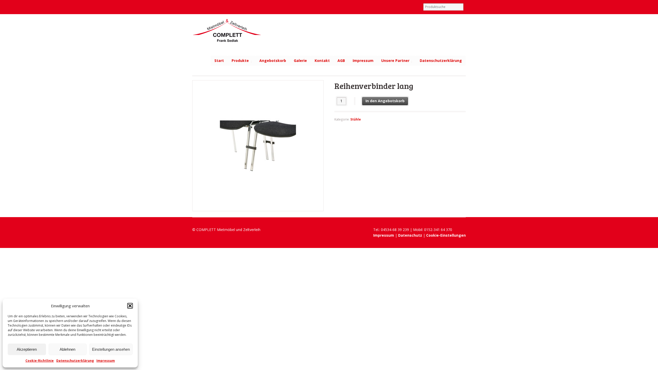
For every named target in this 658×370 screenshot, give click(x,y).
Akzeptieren (27, 349)
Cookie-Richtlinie (39, 360)
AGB (341, 60)
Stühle (355, 119)
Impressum (105, 360)
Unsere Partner (395, 60)
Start (219, 60)
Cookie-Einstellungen (446, 235)
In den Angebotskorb (385, 100)
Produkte (240, 60)
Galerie (300, 60)
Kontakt (322, 60)
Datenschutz (410, 235)
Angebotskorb (272, 60)
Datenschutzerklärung (75, 360)
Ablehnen (67, 349)
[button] (130, 305)
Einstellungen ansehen (111, 349)
